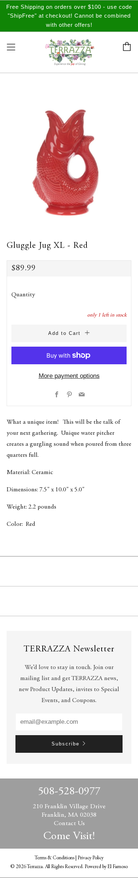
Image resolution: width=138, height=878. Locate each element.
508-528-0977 (69, 791)
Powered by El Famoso (106, 867)
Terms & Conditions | (56, 858)
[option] (69, 159)
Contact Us (69, 823)
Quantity (23, 295)
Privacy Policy (90, 858)
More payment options (69, 375)
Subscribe (65, 744)
